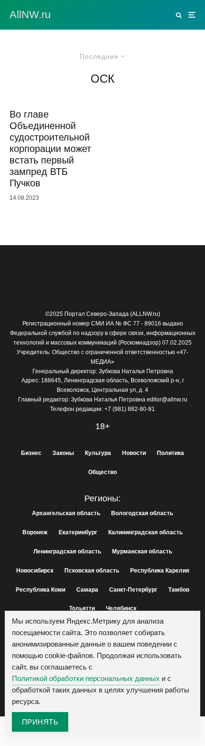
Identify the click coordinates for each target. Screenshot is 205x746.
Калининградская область (145, 532)
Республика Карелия (159, 570)
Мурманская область (142, 551)
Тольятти (82, 608)
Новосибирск (34, 570)
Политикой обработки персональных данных (86, 678)
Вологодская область (142, 513)
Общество (102, 472)
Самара (87, 589)
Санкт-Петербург (133, 589)
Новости (134, 453)
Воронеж (35, 532)
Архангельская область (66, 513)
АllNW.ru (30, 15)
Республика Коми (40, 589)
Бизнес (31, 453)
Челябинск (121, 608)
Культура (98, 453)
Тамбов (178, 589)
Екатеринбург (78, 532)
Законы (63, 453)
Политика (170, 453)
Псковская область (91, 570)
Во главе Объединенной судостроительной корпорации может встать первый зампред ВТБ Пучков (50, 148)
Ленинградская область (67, 551)
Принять (40, 722)
